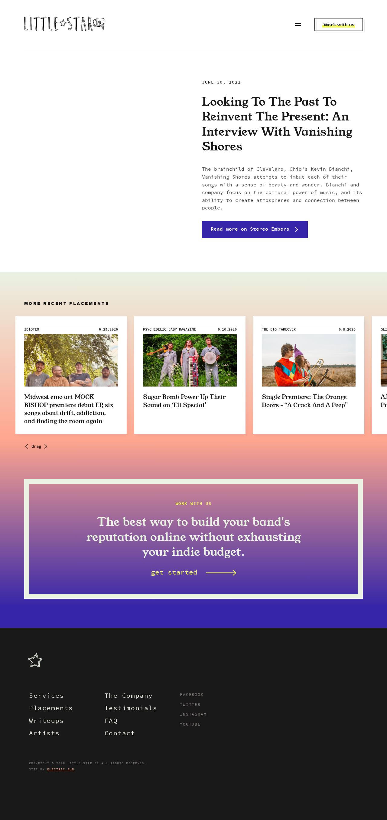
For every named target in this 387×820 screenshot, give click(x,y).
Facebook (192, 695)
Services (46, 696)
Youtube (190, 724)
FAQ (111, 721)
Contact (120, 734)
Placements (51, 709)
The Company (129, 696)
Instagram (193, 714)
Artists (44, 734)
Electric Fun (60, 769)
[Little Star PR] (64, 24)
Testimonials (131, 709)
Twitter (190, 705)
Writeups (46, 721)
